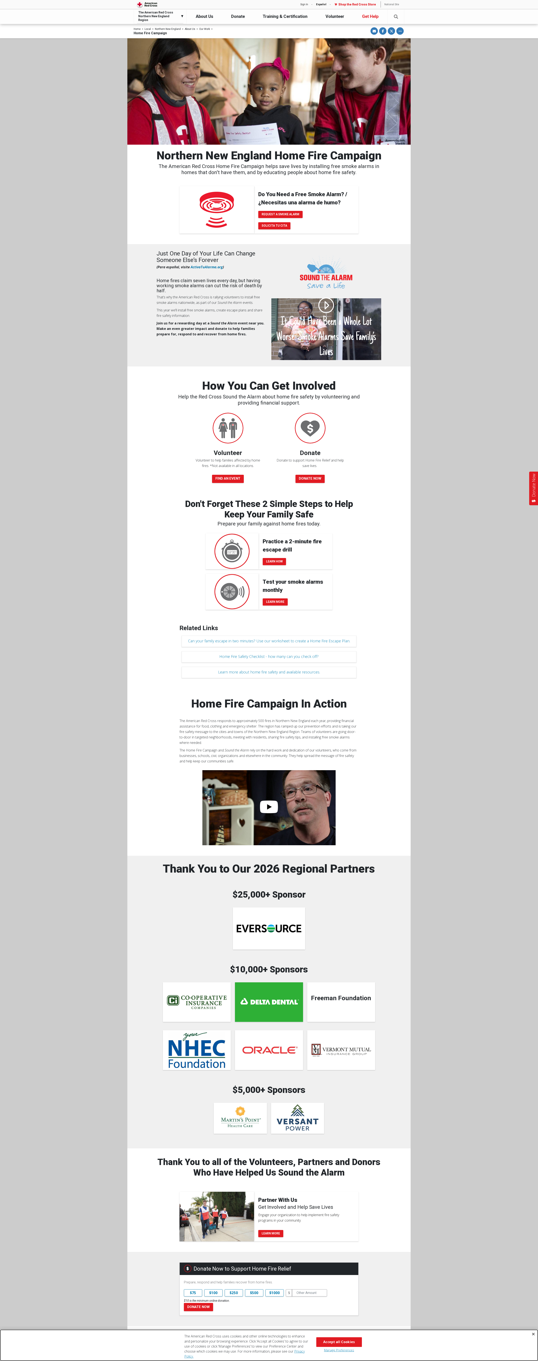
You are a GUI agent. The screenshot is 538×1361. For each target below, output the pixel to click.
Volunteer (335, 16)
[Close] (533, 1334)
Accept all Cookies (339, 1342)
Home (137, 29)
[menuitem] (159, 16)
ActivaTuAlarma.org (207, 267)
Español (321, 4)
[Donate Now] (310, 428)
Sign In (304, 4)
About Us (204, 16)
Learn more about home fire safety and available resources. (269, 672)
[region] (269, 1345)
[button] (396, 16)
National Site (391, 4)
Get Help (370, 16)
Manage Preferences (339, 1350)
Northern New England (168, 29)
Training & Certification (285, 16)
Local (148, 29)
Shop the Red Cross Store (357, 4)
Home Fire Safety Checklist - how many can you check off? (269, 656)
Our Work (204, 29)
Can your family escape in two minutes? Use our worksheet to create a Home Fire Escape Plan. (269, 640)
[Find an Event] (228, 428)
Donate (238, 16)
